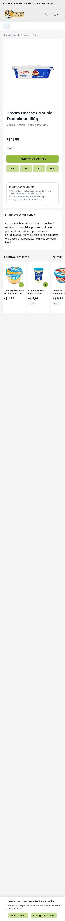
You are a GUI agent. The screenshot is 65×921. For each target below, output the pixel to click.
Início (5, 35)
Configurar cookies (43, 915)
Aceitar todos (18, 915)
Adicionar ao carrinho (32, 158)
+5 (25, 168)
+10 (39, 168)
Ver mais (57, 256)
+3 (12, 168)
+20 (52, 168)
